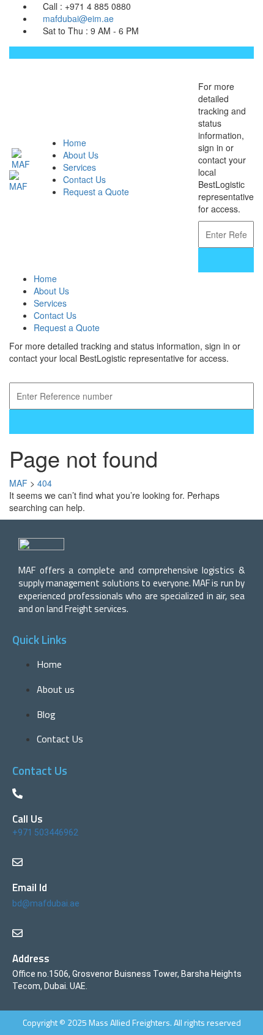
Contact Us (84, 179)
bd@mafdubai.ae (46, 903)
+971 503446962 (45, 832)
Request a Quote (96, 191)
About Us (80, 155)
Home (74, 142)
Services (79, 167)
